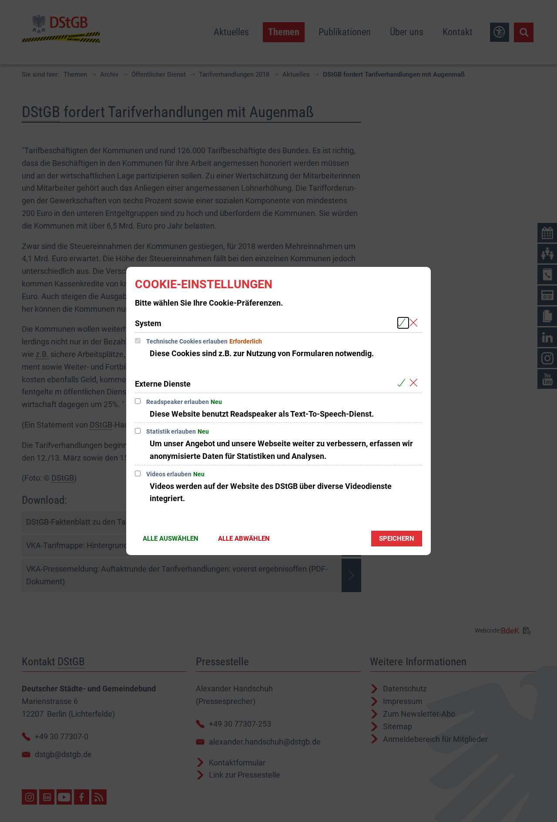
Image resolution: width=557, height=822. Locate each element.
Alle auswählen (170, 538)
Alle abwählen (244, 538)
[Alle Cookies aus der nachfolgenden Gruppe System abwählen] (415, 322)
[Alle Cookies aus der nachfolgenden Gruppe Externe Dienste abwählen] (415, 383)
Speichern (396, 538)
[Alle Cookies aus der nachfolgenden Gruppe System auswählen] (403, 322)
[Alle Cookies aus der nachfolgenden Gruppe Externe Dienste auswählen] (403, 383)
